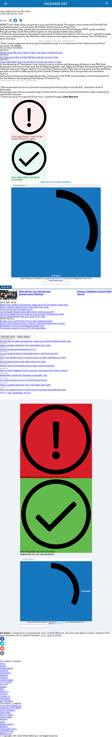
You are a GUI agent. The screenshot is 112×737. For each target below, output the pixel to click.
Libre (2, 722)
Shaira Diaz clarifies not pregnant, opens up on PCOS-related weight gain (34, 304)
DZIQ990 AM (6, 731)
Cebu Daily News (8, 729)
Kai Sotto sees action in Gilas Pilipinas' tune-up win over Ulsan (29, 57)
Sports (3, 666)
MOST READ (23, 337)
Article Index (6, 717)
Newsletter (5, 698)
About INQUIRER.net (10, 705)
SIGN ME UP (56, 276)
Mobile (3, 687)
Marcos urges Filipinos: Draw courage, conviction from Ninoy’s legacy (32, 323)
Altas (9, 393)
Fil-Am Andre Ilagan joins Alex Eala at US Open (22, 316)
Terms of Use (60, 278)
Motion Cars (6, 733)
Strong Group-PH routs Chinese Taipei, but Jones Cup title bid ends (31, 52)
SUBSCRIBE (86, 591)
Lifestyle (4, 670)
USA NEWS (6, 682)
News (2, 663)
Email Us (4, 691)
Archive (3, 694)
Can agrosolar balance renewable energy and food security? (27, 311)
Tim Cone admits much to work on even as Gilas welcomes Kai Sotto (32, 314)
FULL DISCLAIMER (51, 635)
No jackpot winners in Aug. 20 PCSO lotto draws (23, 328)
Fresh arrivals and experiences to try (16, 309)
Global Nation (6, 680)
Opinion (4, 677)
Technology (5, 673)
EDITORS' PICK (8, 337)
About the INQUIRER (10, 708)
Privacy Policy (57, 280)
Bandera (4, 726)
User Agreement (7, 710)
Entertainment (6, 668)
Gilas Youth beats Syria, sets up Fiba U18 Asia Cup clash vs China (30, 62)
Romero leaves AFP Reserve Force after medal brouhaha (26, 321)
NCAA (27, 393)
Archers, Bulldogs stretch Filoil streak (94, 292)
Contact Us (5, 696)
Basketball (18, 393)
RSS (2, 689)
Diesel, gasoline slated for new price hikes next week (24, 307)
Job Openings (6, 701)
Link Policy (5, 712)
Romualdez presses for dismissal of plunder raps (22, 325)
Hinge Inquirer (7, 724)
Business (4, 675)
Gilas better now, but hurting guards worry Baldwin (35, 292)
